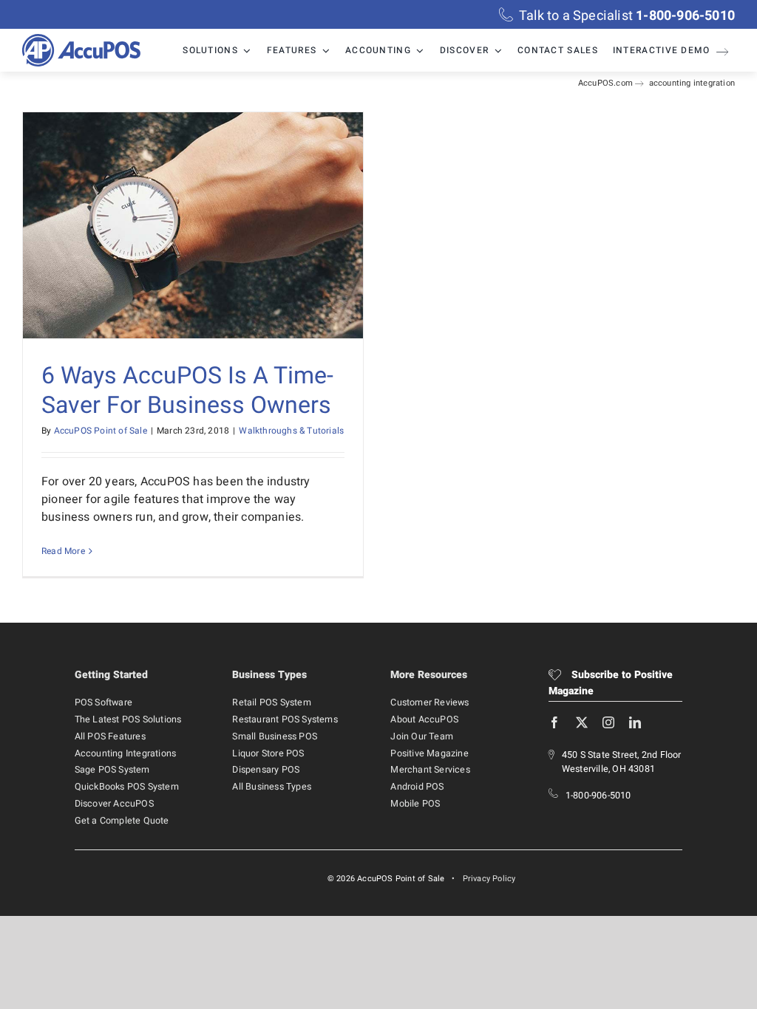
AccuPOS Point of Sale (100, 430)
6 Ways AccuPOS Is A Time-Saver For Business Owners (187, 390)
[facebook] (554, 722)
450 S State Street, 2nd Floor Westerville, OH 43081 (622, 762)
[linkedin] (635, 722)
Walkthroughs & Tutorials (291, 430)
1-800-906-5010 (598, 795)
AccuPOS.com (605, 83)
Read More (63, 551)
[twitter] (582, 722)
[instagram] (608, 722)
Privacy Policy (489, 878)
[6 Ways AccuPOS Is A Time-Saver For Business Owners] (193, 225)
